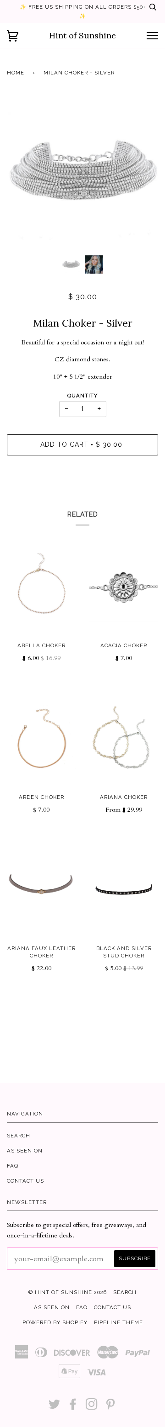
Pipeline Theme (118, 1322)
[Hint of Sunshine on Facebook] (73, 1407)
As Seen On (25, 1150)
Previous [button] (22, 173)
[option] (82, 173)
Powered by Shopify (55, 1322)
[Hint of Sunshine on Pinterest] (110, 1407)
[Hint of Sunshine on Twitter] (54, 1407)
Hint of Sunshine (82, 35)
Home (15, 72)
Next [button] (141, 173)
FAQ (12, 1166)
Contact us (25, 1181)
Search (18, 1135)
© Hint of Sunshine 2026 (67, 1292)
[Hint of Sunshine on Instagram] (92, 1407)
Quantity (82, 395)
